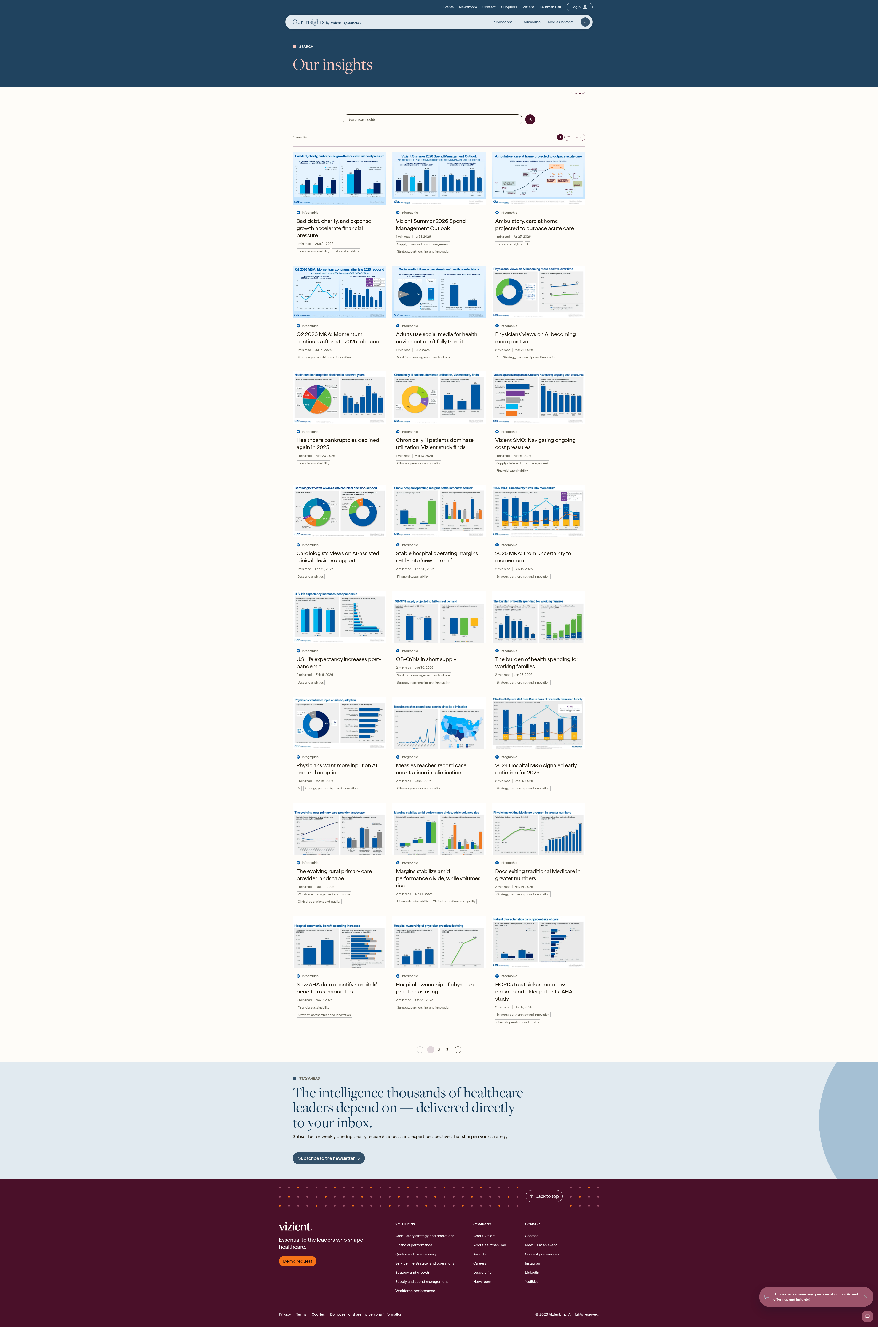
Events (448, 7)
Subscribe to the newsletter (326, 1158)
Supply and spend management (421, 1281)
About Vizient (484, 1236)
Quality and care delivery (415, 1254)
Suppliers (509, 7)
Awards (479, 1254)
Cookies (318, 1314)
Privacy (285, 1314)
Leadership (482, 1272)
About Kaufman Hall (489, 1245)
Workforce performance (415, 1291)
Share (578, 93)
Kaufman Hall (550, 7)
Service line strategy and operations (424, 1263)
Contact (489, 7)
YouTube (531, 1281)
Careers (479, 1263)
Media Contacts (560, 22)
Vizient (528, 7)
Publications (502, 22)
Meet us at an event (541, 1245)
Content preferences (542, 1254)
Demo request (297, 1261)
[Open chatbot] (867, 1316)
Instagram (533, 1263)
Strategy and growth (412, 1272)
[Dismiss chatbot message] (866, 1297)
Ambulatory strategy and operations (424, 1236)
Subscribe (532, 22)
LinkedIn (532, 1272)
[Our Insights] (311, 22)
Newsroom (468, 7)
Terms (301, 1314)
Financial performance (413, 1245)
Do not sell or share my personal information (366, 1314)
